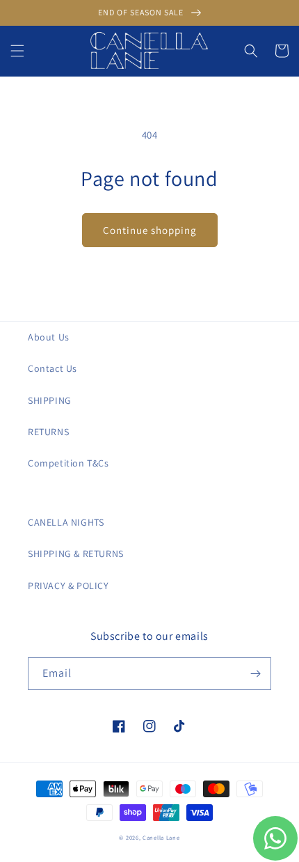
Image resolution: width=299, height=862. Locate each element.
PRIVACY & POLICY (68, 585)
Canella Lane (161, 837)
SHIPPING (50, 400)
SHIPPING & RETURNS (76, 553)
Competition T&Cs (68, 463)
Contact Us (52, 368)
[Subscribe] (255, 673)
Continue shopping (150, 230)
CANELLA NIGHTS (66, 522)
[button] (17, 51)
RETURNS (48, 431)
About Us (49, 337)
